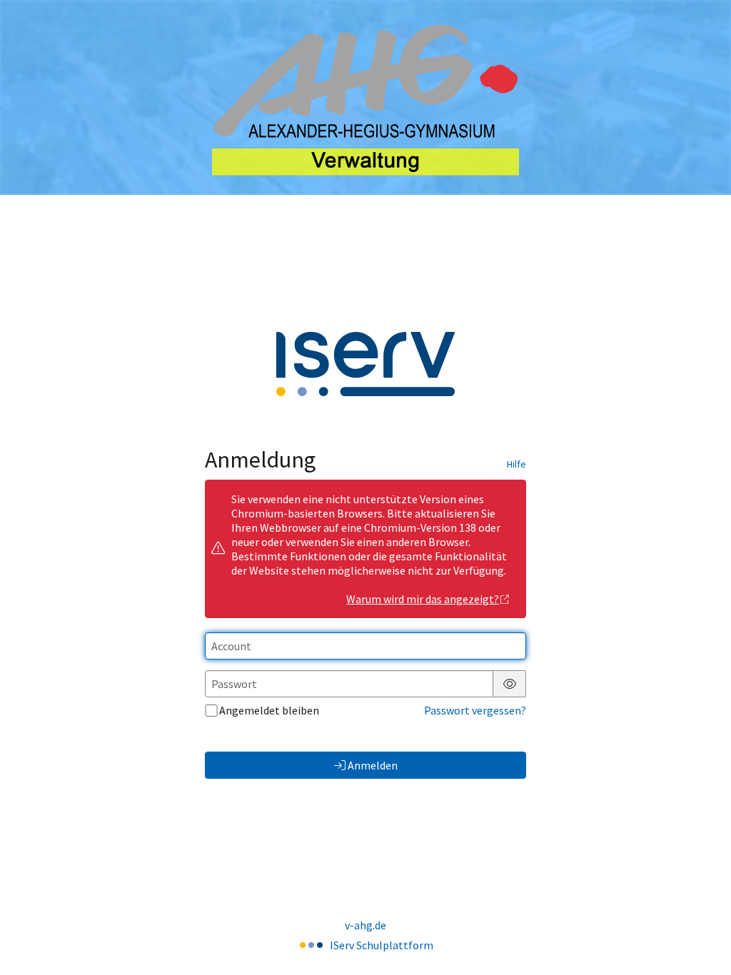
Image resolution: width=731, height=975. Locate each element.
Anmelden (373, 765)
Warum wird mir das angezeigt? (422, 599)
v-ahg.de (365, 925)
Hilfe (516, 464)
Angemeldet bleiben (269, 710)
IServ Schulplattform (381, 945)
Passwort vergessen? (475, 710)
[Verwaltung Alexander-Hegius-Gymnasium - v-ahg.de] (365, 97)
